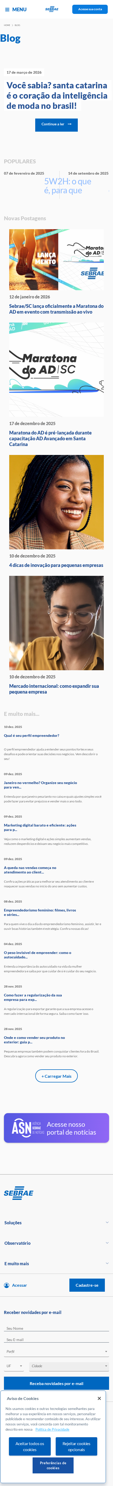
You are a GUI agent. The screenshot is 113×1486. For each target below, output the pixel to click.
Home (7, 25)
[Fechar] (99, 1398)
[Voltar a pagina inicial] (56, 9)
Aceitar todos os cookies (30, 1446)
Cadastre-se (87, 1285)
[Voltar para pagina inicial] (56, 1193)
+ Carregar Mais (56, 1076)
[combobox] (56, 1352)
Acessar (19, 1285)
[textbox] (59, 1351)
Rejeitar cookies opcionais (76, 1446)
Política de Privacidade (52, 1429)
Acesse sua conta (90, 9)
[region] (53, 1436)
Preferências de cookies (53, 1465)
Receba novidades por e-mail (56, 1383)
